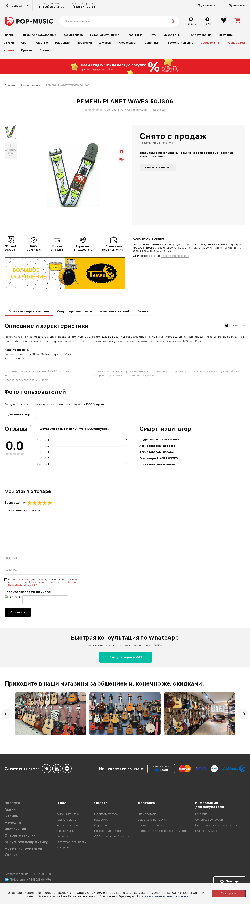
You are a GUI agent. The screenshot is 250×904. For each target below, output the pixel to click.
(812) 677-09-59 (83, 6)
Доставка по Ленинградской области (162, 830)
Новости (12, 803)
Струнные (226, 35)
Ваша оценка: (15, 502)
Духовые (105, 42)
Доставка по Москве (151, 825)
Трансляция (151, 42)
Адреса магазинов (68, 825)
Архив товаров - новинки (157, 464)
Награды (62, 836)
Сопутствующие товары (74, 311)
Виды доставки (147, 814)
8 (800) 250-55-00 (51, 6)
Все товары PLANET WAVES (158, 458)
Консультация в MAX (125, 657)
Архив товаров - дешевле (157, 445)
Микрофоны (171, 35)
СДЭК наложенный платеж (111, 836)
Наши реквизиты (206, 830)
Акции (10, 809)
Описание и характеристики (29, 311)
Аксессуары (127, 42)
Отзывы (143, 311)
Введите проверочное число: (28, 592)
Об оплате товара (106, 814)
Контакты (62, 847)
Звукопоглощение (180, 42)
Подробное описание (175, 255)
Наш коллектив (66, 819)
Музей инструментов (23, 848)
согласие (23, 579)
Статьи (44, 50)
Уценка (9, 50)
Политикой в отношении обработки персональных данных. (42, 583)
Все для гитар (73, 35)
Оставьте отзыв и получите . (74, 429)
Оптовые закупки (20, 835)
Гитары (9, 35)
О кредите (101, 825)
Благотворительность (71, 842)
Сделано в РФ (210, 42)
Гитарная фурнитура (104, 35)
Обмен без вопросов (209, 819)
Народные (62, 42)
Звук (153, 35)
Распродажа (236, 42)
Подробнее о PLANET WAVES (159, 439)
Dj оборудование (199, 35)
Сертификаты (65, 830)
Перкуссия (84, 42)
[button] (7, 713)
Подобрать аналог (157, 167)
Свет (24, 42)
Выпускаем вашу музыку (26, 842)
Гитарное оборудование (38, 35)
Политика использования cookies (162, 896)
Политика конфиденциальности (216, 825)
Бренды (26, 50)
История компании (68, 814)
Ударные (41, 42)
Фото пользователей (115, 311)
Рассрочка (101, 819)
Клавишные (134, 35)
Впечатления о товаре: (23, 510)
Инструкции (15, 829)
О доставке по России (152, 819)
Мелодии (13, 822)
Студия (9, 42)
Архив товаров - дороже (156, 452)
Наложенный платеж (107, 830)
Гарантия (201, 814)
